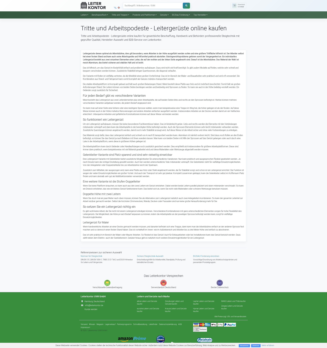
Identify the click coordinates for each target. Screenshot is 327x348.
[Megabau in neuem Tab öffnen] (115, 8)
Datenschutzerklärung (168, 324)
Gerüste (163, 15)
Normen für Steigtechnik (91, 256)
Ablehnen (256, 345)
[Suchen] (186, 6)
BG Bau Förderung (180, 15)
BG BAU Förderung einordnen (206, 256)
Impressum (85, 327)
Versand (84, 324)
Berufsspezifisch (99, 15)
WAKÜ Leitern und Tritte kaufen (233, 301)
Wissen (92, 324)
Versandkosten (240, 316)
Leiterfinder (153, 324)
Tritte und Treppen (120, 15)
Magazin (100, 324)
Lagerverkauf (110, 324)
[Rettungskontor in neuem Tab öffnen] (119, 8)
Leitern (84, 15)
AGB (180, 324)
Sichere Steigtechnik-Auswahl (150, 256)
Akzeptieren (244, 345)
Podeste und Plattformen (144, 15)
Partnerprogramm (124, 324)
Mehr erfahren (268, 345)
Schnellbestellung (140, 324)
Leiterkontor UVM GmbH (97, 330)
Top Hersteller (200, 15)
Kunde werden (91, 309)
